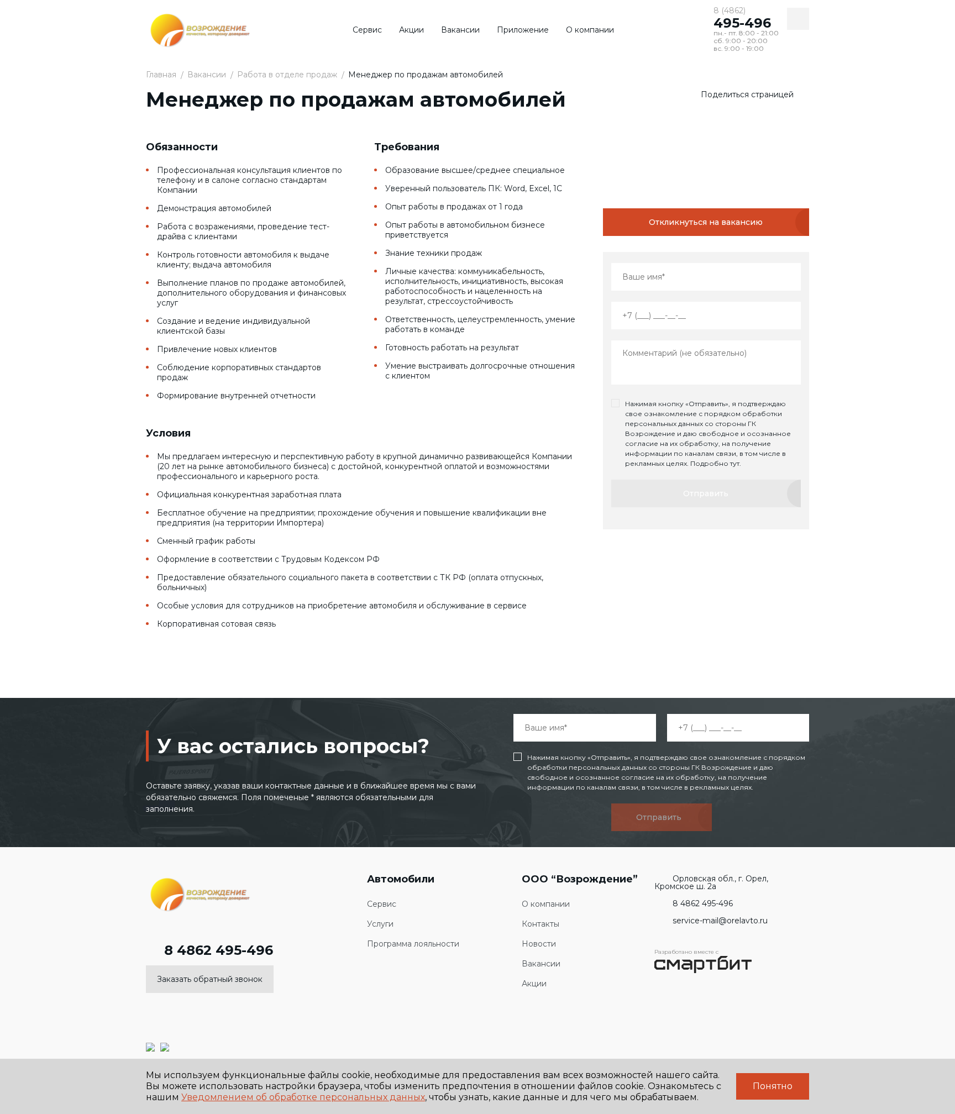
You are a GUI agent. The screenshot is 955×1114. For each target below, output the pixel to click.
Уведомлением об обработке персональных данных (303, 1097)
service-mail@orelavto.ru (720, 920)
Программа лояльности (413, 944)
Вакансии (460, 30)
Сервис (367, 30)
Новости (539, 944)
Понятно (773, 1086)
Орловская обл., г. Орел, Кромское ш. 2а (711, 882)
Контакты (540, 924)
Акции (411, 30)
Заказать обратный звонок (210, 979)
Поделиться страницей (747, 94)
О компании (590, 30)
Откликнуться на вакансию (706, 222)
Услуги (380, 924)
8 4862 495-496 (218, 950)
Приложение (523, 30)
